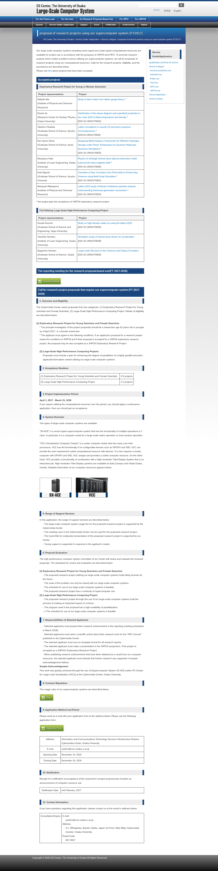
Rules (49, 697)
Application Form (54, 728)
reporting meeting (51, 281)
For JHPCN (140, 19)
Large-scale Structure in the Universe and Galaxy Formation (108, 250)
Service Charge (156, 99)
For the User (67, 19)
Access (157, 10)
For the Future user (45, 19)
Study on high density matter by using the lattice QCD (105, 223)
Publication (111, 25)
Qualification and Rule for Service (163, 62)
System (39, 25)
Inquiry (144, 25)
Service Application (157, 95)
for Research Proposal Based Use (96, 19)
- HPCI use (153, 87)
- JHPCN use (154, 91)
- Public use (154, 79)
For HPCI (124, 19)
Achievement (128, 25)
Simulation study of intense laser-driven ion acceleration (106, 236)
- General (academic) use (160, 70)
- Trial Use (153, 83)
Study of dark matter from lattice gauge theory (101, 99)
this (50, 70)
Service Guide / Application (61, 25)
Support (83, 25)
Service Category (156, 66)
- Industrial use (155, 74)
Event (96, 25)
